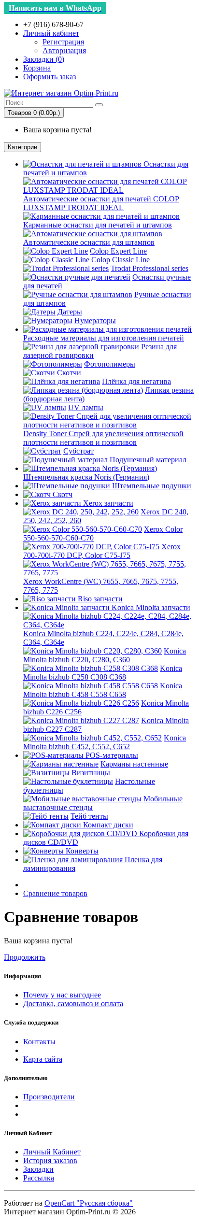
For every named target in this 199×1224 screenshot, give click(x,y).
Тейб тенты (89, 816)
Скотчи (69, 373)
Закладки (38, 1169)
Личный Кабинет (52, 1152)
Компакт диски (107, 825)
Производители (49, 1097)
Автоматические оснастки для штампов (89, 242)
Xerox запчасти (108, 503)
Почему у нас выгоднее (62, 995)
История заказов (50, 1160)
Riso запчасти (99, 599)
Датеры (69, 312)
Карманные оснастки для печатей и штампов (97, 225)
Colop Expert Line (118, 251)
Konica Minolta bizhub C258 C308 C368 (102, 672)
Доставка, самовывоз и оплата (73, 1003)
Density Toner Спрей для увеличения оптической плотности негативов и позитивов (103, 437)
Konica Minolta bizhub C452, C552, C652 (104, 742)
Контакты (39, 1042)
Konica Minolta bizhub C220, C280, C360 (104, 655)
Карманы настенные (134, 764)
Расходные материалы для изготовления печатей (103, 338)
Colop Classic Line (120, 260)
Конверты (81, 851)
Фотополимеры (109, 364)
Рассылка (38, 1178)
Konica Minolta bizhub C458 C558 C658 (102, 690)
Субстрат (78, 451)
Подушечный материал (148, 459)
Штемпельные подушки (150, 486)
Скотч (61, 494)
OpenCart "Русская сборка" (88, 1203)
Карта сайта (42, 1059)
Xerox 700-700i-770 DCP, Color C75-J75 (102, 550)
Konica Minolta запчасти (151, 607)
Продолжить (24, 957)
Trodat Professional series (149, 268)
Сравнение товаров (55, 893)
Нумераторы (95, 320)
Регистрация (63, 42)
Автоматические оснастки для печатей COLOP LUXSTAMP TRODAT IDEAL (101, 203)
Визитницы (90, 773)
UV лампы (85, 407)
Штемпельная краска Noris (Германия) (86, 477)
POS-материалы (111, 755)
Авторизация (64, 50)
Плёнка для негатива (136, 381)
